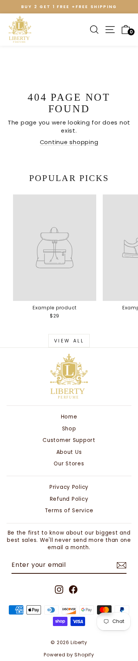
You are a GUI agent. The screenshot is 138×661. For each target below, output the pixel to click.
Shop (69, 428)
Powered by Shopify (69, 654)
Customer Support (69, 440)
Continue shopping (69, 142)
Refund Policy (69, 499)
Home (69, 416)
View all (69, 340)
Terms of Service (69, 510)
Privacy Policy (69, 487)
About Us (69, 452)
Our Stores (69, 463)
